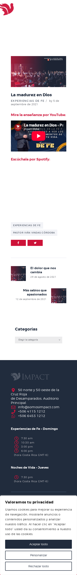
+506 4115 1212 (31, 411)
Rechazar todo (38, 566)
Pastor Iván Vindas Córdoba (34, 232)
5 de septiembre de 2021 (35, 102)
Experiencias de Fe (28, 100)
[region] (38, 535)
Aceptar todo (38, 544)
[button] (64, 9)
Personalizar (38, 555)
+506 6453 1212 (31, 416)
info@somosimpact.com (39, 407)
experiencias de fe (27, 225)
